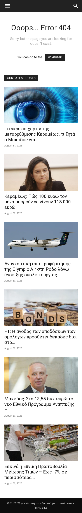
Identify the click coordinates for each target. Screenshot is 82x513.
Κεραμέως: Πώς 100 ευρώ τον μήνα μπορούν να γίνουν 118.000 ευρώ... (37, 202)
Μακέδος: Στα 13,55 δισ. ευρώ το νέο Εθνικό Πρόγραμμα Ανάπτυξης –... (39, 404)
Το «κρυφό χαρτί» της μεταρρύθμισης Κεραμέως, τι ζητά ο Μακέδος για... (39, 134)
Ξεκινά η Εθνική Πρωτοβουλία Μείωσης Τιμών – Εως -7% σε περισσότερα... (35, 472)
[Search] (76, 6)
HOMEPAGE (55, 57)
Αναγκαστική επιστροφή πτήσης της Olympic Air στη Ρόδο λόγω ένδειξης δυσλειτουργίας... (37, 269)
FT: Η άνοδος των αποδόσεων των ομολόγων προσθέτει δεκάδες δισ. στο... (40, 337)
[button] (7, 6)
